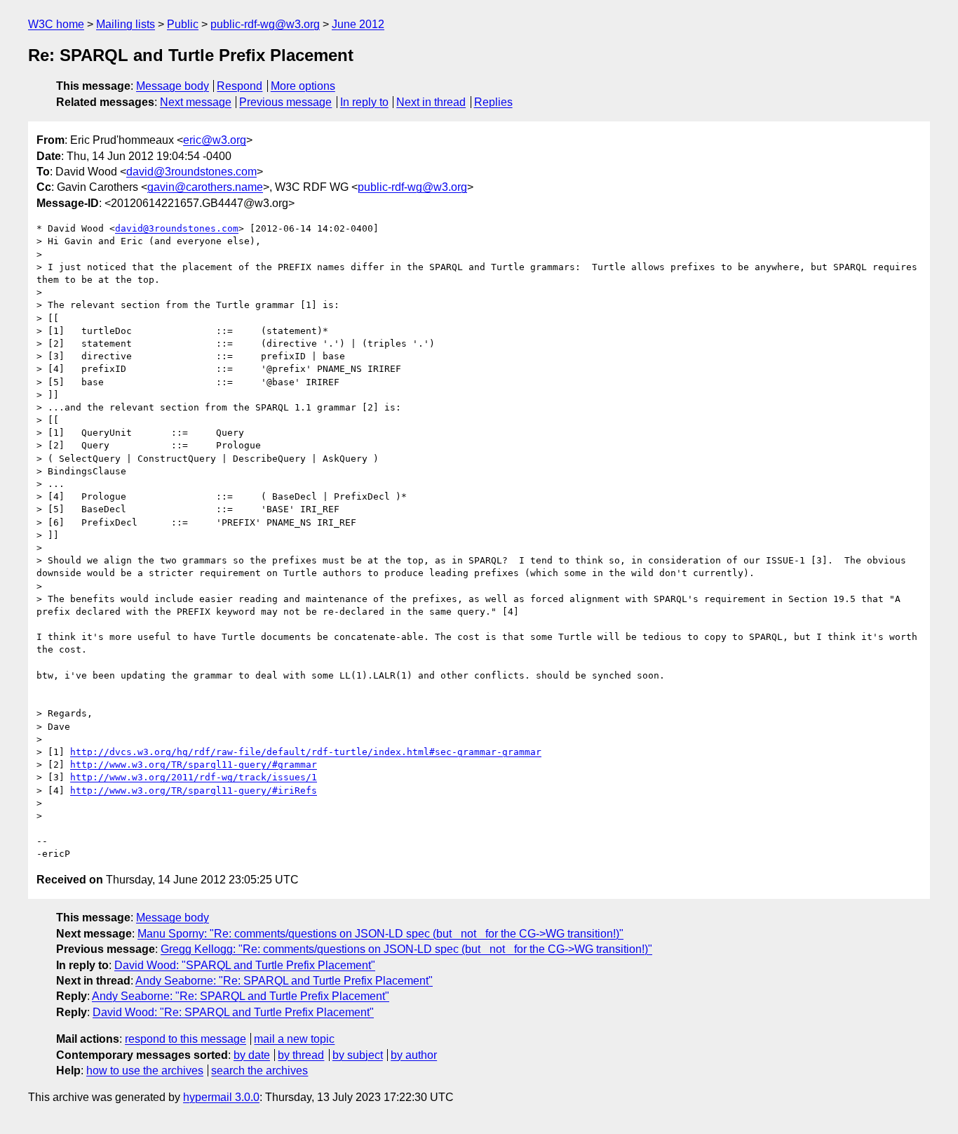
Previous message (285, 102)
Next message (195, 102)
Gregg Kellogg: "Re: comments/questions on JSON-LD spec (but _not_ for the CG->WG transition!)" (406, 949)
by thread (301, 1055)
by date (252, 1055)
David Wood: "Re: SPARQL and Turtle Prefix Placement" (233, 1012)
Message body (172, 86)
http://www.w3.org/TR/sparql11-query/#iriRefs (193, 790)
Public (182, 24)
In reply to (364, 102)
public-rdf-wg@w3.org (265, 24)
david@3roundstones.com (191, 172)
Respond (239, 86)
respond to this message (185, 1039)
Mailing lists (125, 24)
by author (414, 1055)
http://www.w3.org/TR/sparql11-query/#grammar (193, 764)
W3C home (56, 24)
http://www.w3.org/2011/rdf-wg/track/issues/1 (193, 777)
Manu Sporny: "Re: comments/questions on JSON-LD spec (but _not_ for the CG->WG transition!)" (380, 934)
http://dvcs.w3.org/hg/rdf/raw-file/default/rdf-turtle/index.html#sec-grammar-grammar (305, 752)
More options (303, 86)
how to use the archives (144, 1070)
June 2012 (358, 24)
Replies (493, 102)
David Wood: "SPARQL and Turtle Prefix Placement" (244, 965)
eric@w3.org (214, 140)
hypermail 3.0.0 (221, 1097)
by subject (357, 1055)
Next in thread (431, 102)
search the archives (259, 1070)
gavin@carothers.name (205, 187)
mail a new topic (294, 1039)
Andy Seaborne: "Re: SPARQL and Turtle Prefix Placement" (284, 981)
